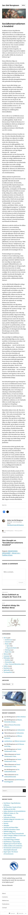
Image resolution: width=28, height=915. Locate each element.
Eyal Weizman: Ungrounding (12, 841)
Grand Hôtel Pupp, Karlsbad (11, 839)
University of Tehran (9, 817)
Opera (8, 646)
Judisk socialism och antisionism (13, 845)
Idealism (7, 660)
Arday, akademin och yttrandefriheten (14, 811)
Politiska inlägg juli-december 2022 (14, 819)
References (5, 900)
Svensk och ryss (8, 821)
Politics (4, 532)
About (4, 893)
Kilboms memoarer (20, 741)
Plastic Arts (8, 652)
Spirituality (7, 670)
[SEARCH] (24, 790)
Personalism (8, 662)
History (6, 654)
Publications (5, 904)
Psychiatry (7, 668)
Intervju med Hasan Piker (11, 827)
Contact (4, 907)
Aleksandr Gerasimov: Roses (12, 829)
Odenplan (6, 825)
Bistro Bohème (21, 717)
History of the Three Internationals (14, 833)
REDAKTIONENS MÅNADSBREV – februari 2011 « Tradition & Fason (11, 553)
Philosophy (7, 658)
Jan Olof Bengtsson (10, 5)
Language (6, 656)
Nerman (6, 823)
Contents (5, 897)
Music (6, 644)
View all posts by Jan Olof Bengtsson (15, 525)
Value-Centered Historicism (13, 664)
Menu (23, 5)
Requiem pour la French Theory (13, 843)
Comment (21, 582)
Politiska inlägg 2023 (10, 831)
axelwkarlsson (8, 741)
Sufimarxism (21, 730)
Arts (5, 637)
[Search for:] (12, 790)
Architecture (8, 639)
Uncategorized (8, 672)
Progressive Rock (11, 648)
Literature (8, 641)
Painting (7, 650)
